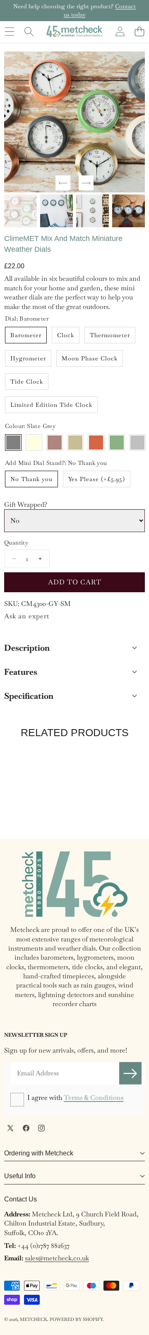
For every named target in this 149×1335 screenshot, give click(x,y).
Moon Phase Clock (90, 358)
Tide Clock (26, 381)
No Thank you (31, 479)
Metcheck (33, 1319)
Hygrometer (28, 358)
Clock (65, 335)
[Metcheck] (74, 31)
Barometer (25, 335)
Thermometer (110, 335)
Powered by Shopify (76, 1319)
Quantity (16, 542)
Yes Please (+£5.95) (96, 479)
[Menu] (9, 31)
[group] (20, 211)
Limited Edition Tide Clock (51, 405)
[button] (139, 31)
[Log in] (120, 31)
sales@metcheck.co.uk (57, 1258)
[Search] (28, 31)
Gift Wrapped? (25, 504)
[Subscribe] (130, 1073)
